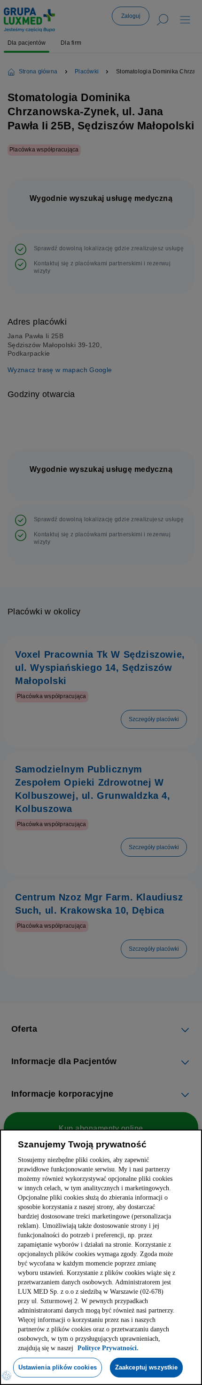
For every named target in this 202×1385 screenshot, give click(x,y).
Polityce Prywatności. (77, 1321)
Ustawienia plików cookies (98, 1340)
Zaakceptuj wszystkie (98, 1367)
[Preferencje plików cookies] (6, 1375)
